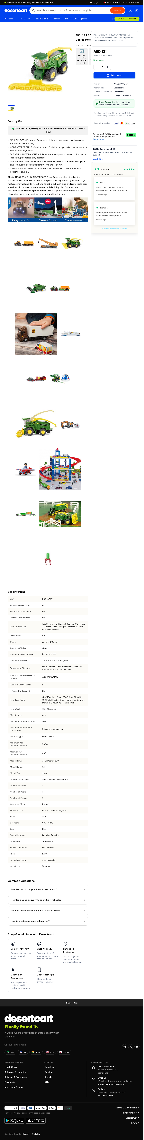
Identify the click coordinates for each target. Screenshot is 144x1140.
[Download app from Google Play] (14, 1121)
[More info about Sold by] (126, 84)
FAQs (135, 1122)
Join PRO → (98, 159)
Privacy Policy (131, 1112)
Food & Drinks (41, 19)
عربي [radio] (96, 2)
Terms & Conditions (128, 1107)
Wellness (8, 19)
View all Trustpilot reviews (114, 228)
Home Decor (24, 19)
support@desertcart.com (111, 1084)
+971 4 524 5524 (105, 1095)
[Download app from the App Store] (36, 1121)
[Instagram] (124, 1046)
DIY (66, 19)
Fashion (56, 19)
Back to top (72, 1003)
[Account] (130, 10)
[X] (130, 1046)
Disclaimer (133, 1117)
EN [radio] (91, 3)
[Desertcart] (15, 10)
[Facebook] (137, 1046)
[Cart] (137, 10)
